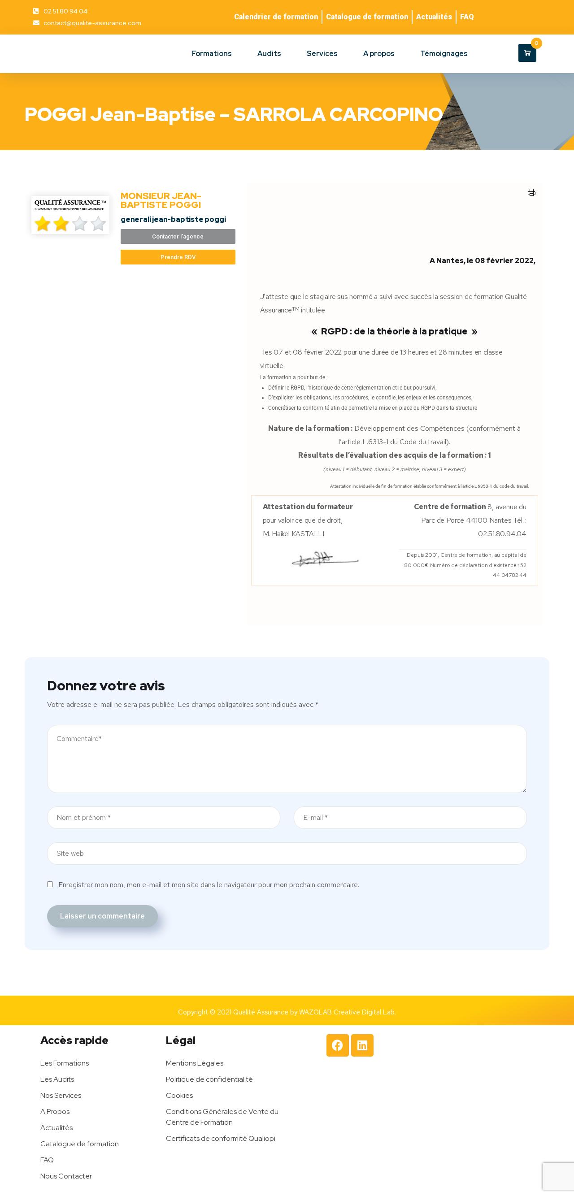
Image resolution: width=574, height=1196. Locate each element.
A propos (379, 53)
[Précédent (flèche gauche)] (15, 598)
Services (322, 53)
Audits (269, 53)
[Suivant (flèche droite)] (558, 598)
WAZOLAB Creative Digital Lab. (347, 1012)
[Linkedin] (362, 1045)
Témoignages (444, 53)
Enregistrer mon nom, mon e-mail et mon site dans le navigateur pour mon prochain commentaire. (208, 884)
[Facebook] (337, 1045)
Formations (212, 53)
